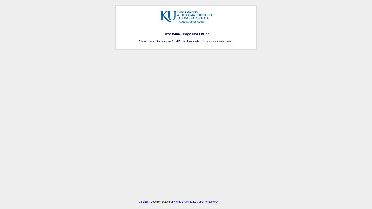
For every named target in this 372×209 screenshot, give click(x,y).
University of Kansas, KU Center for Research (194, 201)
